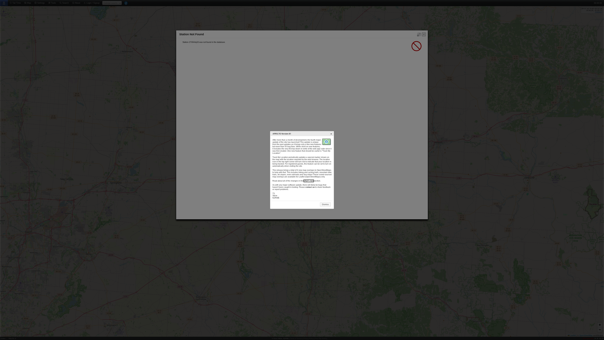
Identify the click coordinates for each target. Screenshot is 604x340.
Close (331, 133)
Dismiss (325, 204)
